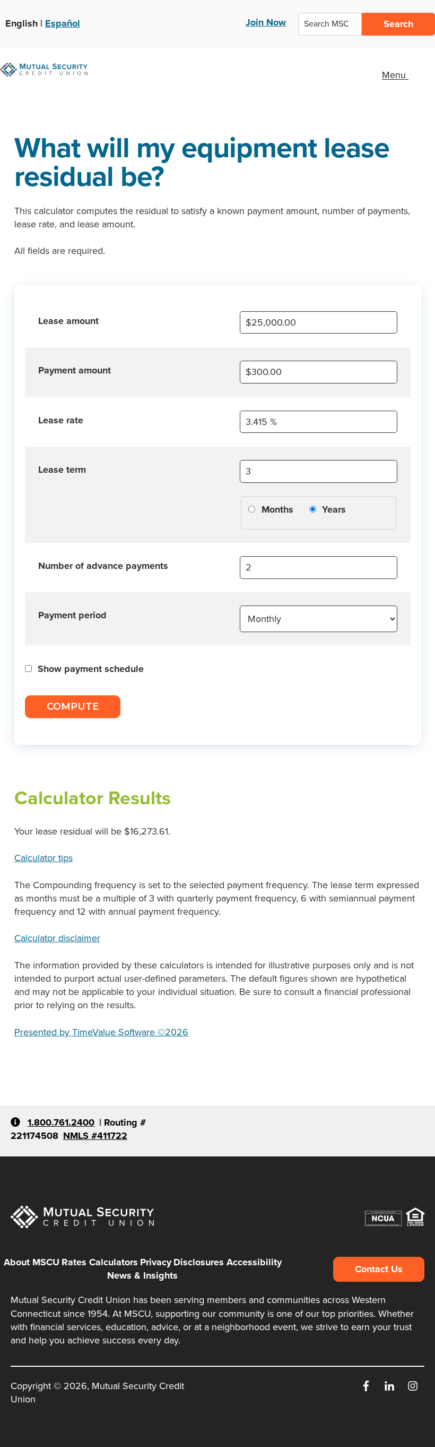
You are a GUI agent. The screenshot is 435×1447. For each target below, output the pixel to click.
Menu (395, 75)
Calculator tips (43, 858)
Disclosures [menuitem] (198, 1262)
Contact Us (379, 1269)
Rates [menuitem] (74, 1262)
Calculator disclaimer (57, 938)
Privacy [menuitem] (155, 1262)
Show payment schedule (91, 669)
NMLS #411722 (95, 1136)
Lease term (62, 469)
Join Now (266, 22)
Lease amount (68, 321)
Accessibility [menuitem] (254, 1262)
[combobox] (330, 24)
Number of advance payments (103, 566)
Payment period (72, 615)
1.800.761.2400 (61, 1122)
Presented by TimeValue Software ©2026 (101, 1032)
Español (62, 23)
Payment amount (74, 370)
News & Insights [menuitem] (142, 1275)
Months (277, 509)
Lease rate (60, 420)
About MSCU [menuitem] (31, 1262)
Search (398, 24)
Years (334, 509)
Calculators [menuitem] (113, 1262)
